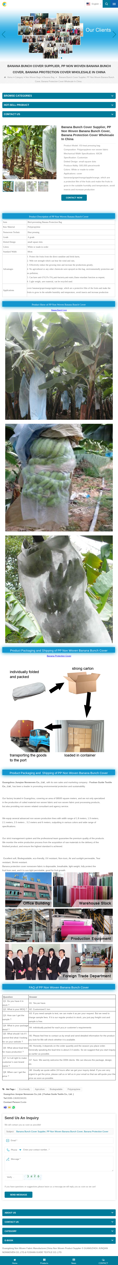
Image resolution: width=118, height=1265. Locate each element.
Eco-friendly (24, 1089)
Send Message (18, 1194)
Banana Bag (48, 77)
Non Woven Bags (33, 77)
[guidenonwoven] (5, 1107)
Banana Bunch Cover (59, 310)
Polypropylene (74, 1089)
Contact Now (74, 197)
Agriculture (40, 1089)
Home (10, 77)
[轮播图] (59, 34)
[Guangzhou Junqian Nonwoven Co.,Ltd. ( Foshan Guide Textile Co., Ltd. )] (4, 4)
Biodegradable (56, 1089)
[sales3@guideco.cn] (9, 1107)
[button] (56, 58)
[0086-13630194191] (13, 1107)
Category (19, 77)
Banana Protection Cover (59, 656)
